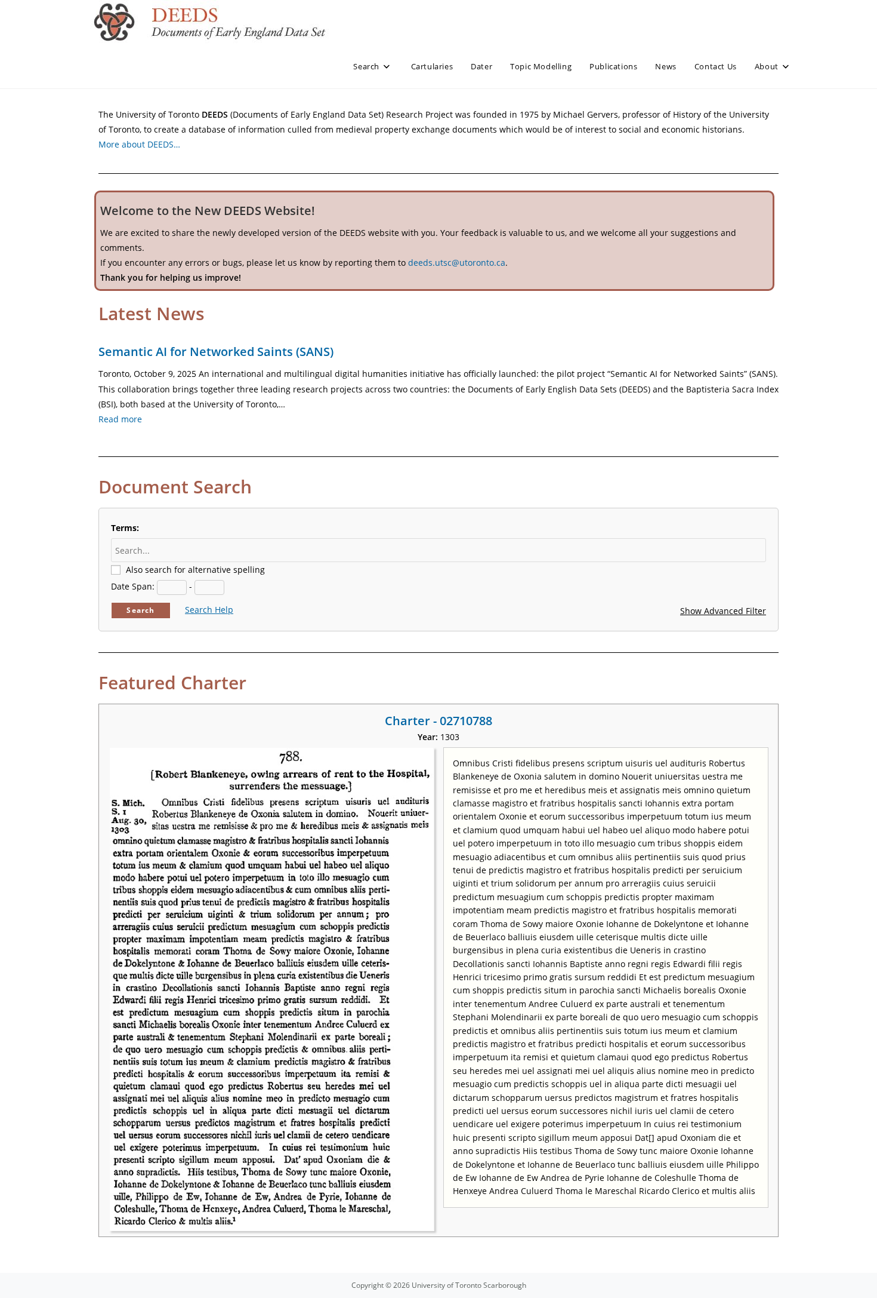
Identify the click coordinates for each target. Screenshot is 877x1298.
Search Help (209, 609)
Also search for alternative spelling (195, 569)
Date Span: (133, 586)
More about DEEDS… (139, 144)
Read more (120, 419)
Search (140, 610)
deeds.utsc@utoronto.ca (456, 262)
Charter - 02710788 (438, 721)
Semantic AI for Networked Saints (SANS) (215, 351)
